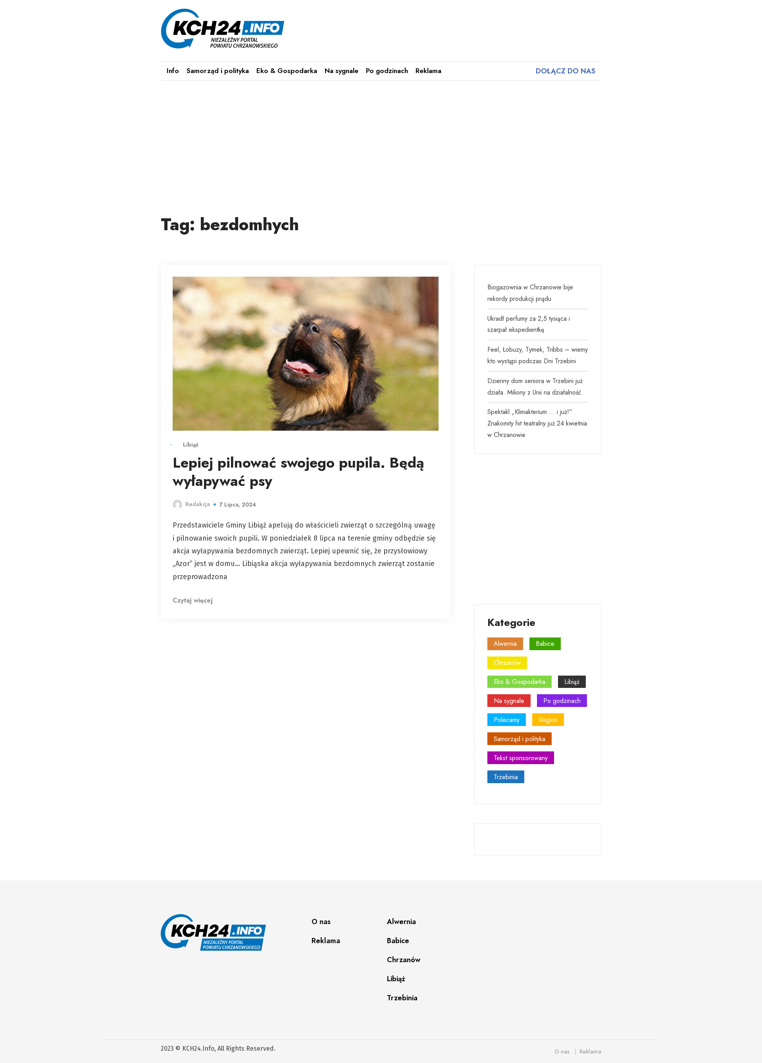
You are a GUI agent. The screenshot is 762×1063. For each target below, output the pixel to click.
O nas (321, 922)
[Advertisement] (381, 144)
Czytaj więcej (194, 600)
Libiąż (190, 444)
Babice (545, 643)
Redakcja (197, 504)
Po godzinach (387, 70)
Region (548, 719)
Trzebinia (506, 777)
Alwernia (505, 643)
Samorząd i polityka (218, 70)
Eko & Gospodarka (286, 70)
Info (173, 70)
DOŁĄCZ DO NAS (564, 71)
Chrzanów (507, 662)
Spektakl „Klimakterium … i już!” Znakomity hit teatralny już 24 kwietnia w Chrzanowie (537, 423)
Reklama (428, 70)
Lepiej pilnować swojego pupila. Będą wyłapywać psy (298, 471)
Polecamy (507, 719)
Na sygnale (341, 70)
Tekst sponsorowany (521, 758)
